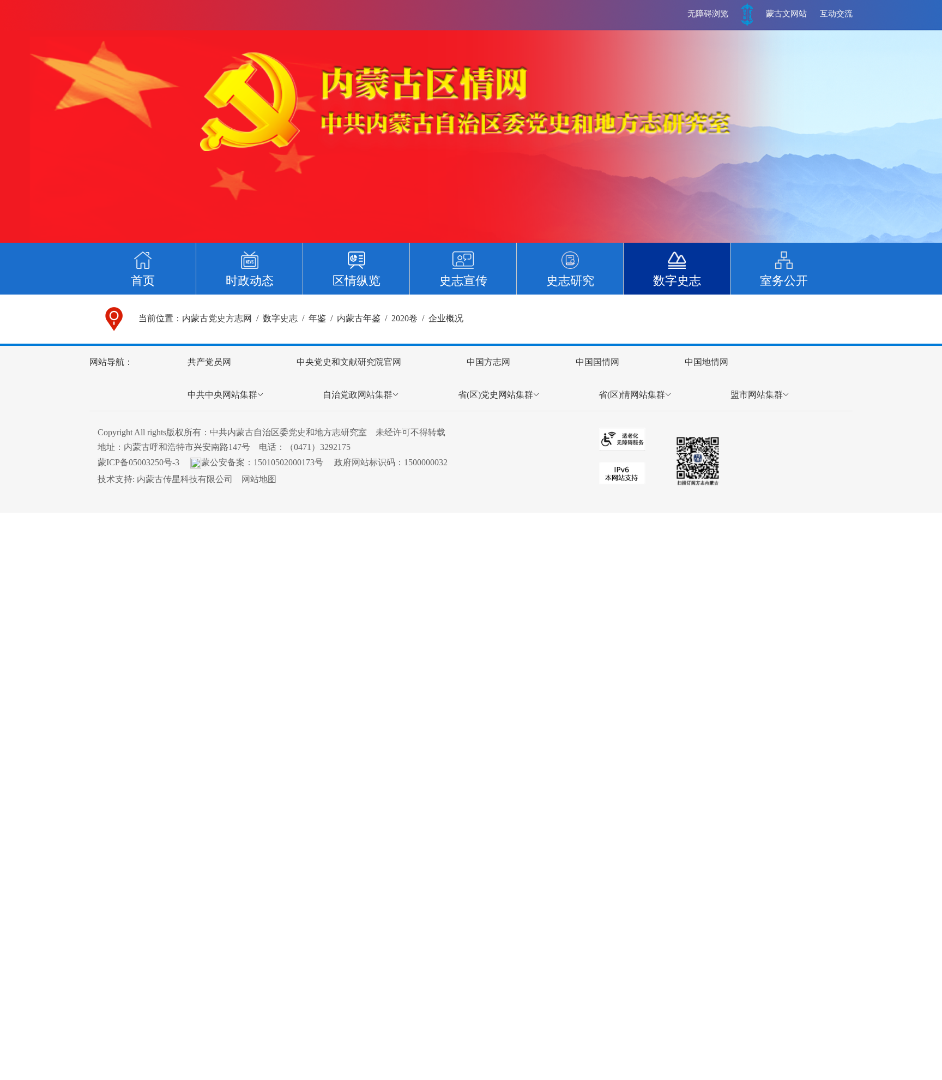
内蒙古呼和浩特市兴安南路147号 (187, 447)
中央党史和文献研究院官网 (349, 362)
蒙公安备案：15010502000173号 (262, 462)
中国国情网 (597, 362)
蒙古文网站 (786, 13)
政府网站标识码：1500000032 (391, 462)
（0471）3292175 (318, 447)
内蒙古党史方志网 (217, 318)
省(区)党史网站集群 (495, 394)
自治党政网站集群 (357, 394)
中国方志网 (488, 362)
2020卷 (404, 318)
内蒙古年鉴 (359, 318)
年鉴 (317, 318)
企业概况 (445, 318)
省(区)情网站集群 (632, 394)
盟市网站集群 (756, 394)
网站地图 (258, 479)
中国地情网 (706, 362)
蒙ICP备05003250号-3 (138, 462)
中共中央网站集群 (222, 394)
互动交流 (836, 13)
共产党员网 (209, 362)
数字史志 (280, 318)
